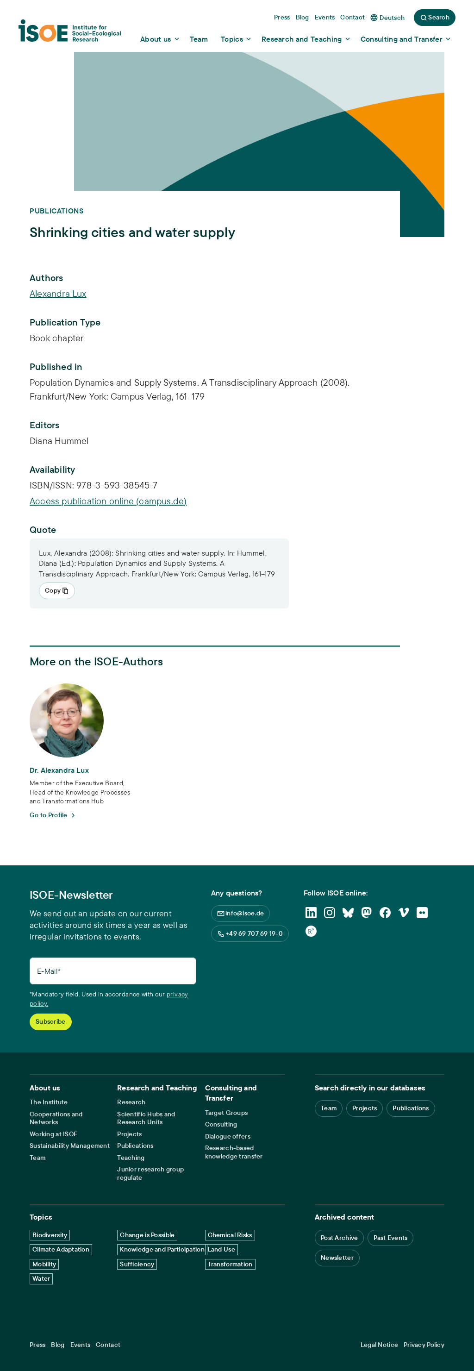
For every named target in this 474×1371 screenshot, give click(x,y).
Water (41, 1278)
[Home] (70, 33)
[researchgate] (311, 931)
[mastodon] (366, 912)
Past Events (390, 1237)
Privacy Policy (424, 1345)
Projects (129, 1134)
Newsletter (337, 1257)
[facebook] (385, 912)
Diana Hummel (59, 440)
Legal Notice (379, 1345)
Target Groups (226, 1113)
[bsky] (348, 912)
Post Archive (339, 1237)
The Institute (49, 1102)
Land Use (221, 1249)
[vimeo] (403, 912)
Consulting (221, 1124)
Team (37, 1158)
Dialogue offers (227, 1136)
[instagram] (329, 912)
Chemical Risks (230, 1235)
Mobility (44, 1264)
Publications (135, 1146)
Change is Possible (147, 1235)
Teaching (130, 1158)
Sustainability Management (70, 1146)
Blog (57, 1345)
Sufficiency (137, 1264)
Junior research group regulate (150, 1173)
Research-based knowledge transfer (234, 1152)
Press (37, 1345)
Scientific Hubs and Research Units (146, 1118)
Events (80, 1345)
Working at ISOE (53, 1134)
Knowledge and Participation (162, 1249)
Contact (108, 1345)
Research (131, 1102)
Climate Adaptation (60, 1249)
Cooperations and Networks (56, 1118)
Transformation (230, 1264)
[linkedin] (311, 912)
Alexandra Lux (58, 293)
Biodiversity (49, 1235)
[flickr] (422, 912)
